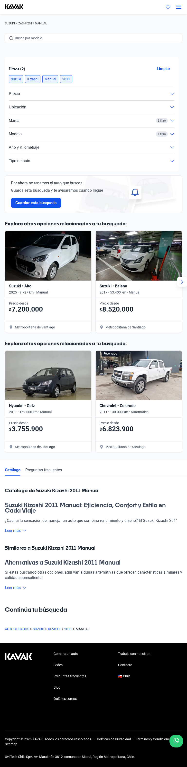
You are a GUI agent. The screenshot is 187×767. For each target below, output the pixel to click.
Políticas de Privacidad (114, 739)
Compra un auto (66, 654)
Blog (57, 687)
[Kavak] (11, 6)
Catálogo (12, 470)
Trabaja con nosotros (134, 654)
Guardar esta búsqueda (36, 202)
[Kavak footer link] (18, 676)
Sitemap (11, 744)
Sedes (58, 665)
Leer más (13, 530)
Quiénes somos (65, 699)
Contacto (125, 665)
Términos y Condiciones (153, 739)
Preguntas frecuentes (43, 470)
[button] (16, 79)
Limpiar (163, 68)
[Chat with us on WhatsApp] (176, 741)
